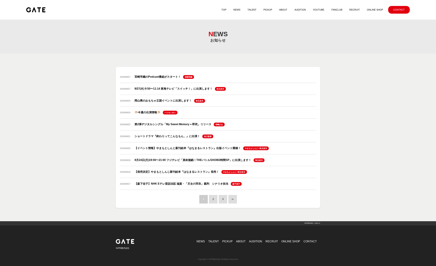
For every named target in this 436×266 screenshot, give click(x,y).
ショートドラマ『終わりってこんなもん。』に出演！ (167, 136)
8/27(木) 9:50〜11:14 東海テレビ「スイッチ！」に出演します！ (174, 88)
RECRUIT (272, 241)
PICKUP (227, 241)
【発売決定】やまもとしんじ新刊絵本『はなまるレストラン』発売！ (177, 171)
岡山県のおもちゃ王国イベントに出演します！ (163, 100)
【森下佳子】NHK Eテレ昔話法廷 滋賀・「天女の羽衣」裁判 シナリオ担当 (181, 183)
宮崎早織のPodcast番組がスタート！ (158, 76)
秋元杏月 (220, 89)
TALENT (213, 241)
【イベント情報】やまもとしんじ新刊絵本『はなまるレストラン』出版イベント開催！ (188, 148)
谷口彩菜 (208, 136)
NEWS (201, 241)
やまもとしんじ (251, 148)
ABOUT (241, 241)
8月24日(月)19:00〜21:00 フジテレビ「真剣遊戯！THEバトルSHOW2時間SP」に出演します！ (193, 160)
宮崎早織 (188, 77)
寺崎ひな (219, 124)
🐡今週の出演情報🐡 (147, 112)
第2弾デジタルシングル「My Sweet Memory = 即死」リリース (173, 124)
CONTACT (310, 241)
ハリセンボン (170, 113)
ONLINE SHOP (290, 241)
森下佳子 (236, 184)
